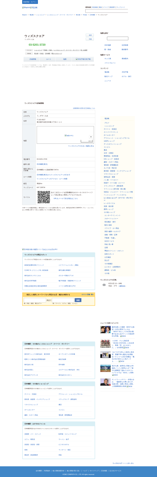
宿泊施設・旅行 (110, 222)
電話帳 (106, 72)
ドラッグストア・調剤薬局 (68, 399)
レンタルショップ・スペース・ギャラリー (67, 50)
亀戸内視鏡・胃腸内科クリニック (70, 281)
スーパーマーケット (111, 132)
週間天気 (122, 286)
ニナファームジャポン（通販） (69, 265)
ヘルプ (124, 2)
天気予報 (87, 59)
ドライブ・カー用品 (111, 228)
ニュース (107, 81)
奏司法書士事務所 (65, 270)
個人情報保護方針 (58, 471)
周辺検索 (95, 7)
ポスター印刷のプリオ (66, 275)
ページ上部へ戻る (123, 463)
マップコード (121, 7)
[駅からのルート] (56, 53)
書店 (60, 404)
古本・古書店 (108, 153)
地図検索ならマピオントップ (112, 2)
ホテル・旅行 (126, 76)
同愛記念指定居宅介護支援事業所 (35, 286)
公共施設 (107, 257)
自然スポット (109, 254)
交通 (106, 247)
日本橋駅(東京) (42, 164)
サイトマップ (131, 2)
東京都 (36, 53)
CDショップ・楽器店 (111, 159)
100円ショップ (109, 141)
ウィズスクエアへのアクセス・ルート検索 (52, 179)
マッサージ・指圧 (65, 450)
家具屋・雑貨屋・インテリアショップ (37, 399)
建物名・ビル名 (110, 270)
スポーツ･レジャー (111, 218)
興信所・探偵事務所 (31, 455)
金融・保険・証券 (110, 235)
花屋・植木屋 (108, 206)
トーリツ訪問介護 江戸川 (67, 286)
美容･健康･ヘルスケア (112, 231)
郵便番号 (112, 7)
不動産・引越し (48, 50)
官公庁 (106, 260)
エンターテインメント (112, 215)
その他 (106, 273)
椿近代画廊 (62, 359)
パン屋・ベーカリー (111, 180)
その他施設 (108, 264)
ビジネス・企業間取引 (112, 267)
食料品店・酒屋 (109, 177)
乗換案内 (125, 58)
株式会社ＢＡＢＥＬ (65, 375)
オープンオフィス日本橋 (67, 354)
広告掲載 (104, 471)
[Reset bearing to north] (91, 137)
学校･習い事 (108, 244)
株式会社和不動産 (30, 281)
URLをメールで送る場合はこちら (66, 198)
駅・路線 (107, 49)
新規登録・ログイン (30, 2)
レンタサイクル (109, 203)
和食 (60, 455)
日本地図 (107, 45)
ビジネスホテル (64, 444)
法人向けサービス (115, 471)
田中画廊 (62, 364)
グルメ (106, 123)
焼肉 (25, 450)
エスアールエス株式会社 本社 (69, 370)
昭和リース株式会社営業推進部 (34, 359)
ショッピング (38, 50)
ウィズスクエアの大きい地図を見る (81, 143)
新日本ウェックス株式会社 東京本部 (37, 354)
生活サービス (109, 241)
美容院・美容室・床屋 (31, 444)
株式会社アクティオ (31, 375)
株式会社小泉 (28, 364)
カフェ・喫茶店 (29, 439)
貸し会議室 (83, 50)
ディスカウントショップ (112, 144)
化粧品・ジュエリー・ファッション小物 (118, 192)
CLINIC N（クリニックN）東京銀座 (36, 270)
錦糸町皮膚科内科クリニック (34, 265)
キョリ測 (107, 58)
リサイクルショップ (31, 404)
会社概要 (39, 471)
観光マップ (108, 76)
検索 (131, 11)
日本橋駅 (47, 53)
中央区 (42, 53)
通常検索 (88, 7)
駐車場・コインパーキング (68, 434)
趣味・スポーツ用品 (31, 415)
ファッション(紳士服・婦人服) (115, 189)
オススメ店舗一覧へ (88, 294)
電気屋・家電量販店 (65, 415)
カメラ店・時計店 (110, 168)
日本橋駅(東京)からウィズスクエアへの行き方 (53, 175)
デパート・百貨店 (30, 394)
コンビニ (62, 410)
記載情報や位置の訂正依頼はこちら (84, 108)
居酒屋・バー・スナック (32, 434)
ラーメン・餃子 (64, 439)
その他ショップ (109, 212)
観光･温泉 (108, 225)
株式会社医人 (28, 370)
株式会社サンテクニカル (32, 275)
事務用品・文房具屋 (111, 156)
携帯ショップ (108, 209)
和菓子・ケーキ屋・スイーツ (114, 183)
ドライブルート (110, 63)
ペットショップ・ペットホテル (115, 195)
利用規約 (47, 471)
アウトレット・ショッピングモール (71, 394)
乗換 (100, 7)
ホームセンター (29, 410)
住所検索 (125, 45)
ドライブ (105, 7)
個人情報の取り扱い (73, 471)
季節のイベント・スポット (114, 251)
